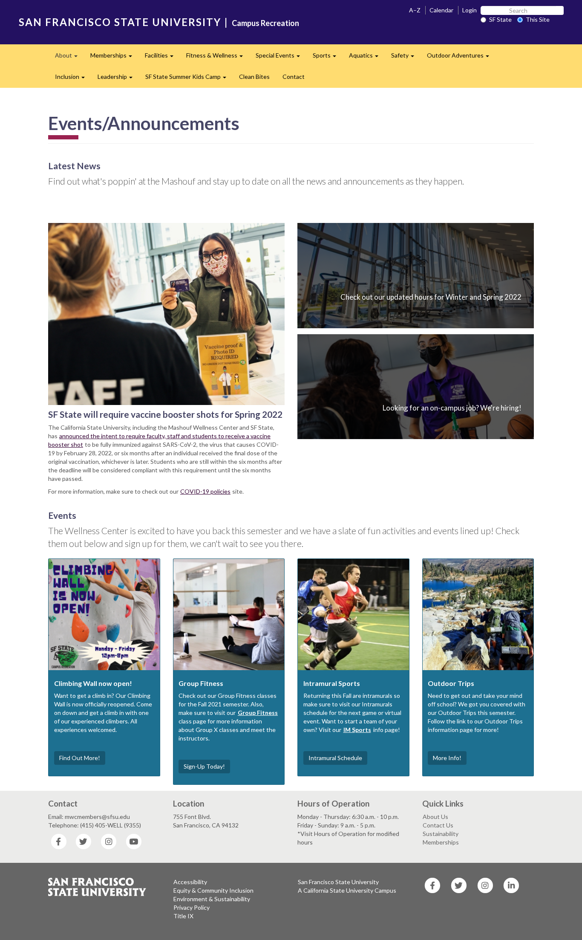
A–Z (415, 10)
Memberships (114, 58)
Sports (328, 58)
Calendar (441, 10)
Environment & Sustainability (211, 898)
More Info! (447, 757)
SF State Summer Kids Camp (189, 79)
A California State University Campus (347, 890)
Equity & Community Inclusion (213, 890)
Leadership (118, 79)
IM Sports (357, 729)
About (69, 58)
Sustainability (440, 833)
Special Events (281, 58)
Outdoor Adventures (461, 58)
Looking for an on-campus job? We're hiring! (452, 408)
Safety (406, 58)
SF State (500, 19)
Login (469, 10)
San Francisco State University (338, 881)
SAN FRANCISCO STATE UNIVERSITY (120, 22)
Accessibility (190, 881)
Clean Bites (254, 76)
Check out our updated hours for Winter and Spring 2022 (430, 296)
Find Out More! (79, 757)
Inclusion (73, 79)
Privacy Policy (191, 907)
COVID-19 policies (205, 491)
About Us (435, 816)
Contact (293, 76)
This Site (538, 19)
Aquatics (367, 58)
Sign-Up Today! (204, 766)
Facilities (162, 58)
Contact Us (438, 825)
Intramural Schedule (335, 757)
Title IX (183, 916)
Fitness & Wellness (217, 58)
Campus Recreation (265, 23)
